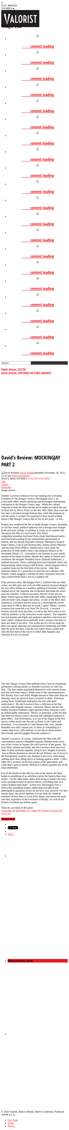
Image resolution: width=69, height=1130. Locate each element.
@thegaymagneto (20, 475)
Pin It (10, 834)
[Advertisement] (34, 415)
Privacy (11, 1126)
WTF (5, 813)
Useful (35, 810)
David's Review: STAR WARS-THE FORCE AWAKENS (26, 373)
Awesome (8, 810)
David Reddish (27, 472)
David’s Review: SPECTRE (13, 369)
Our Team (13, 1120)
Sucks (57, 810)
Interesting (23, 810)
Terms (11, 1123)
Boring (46, 810)
